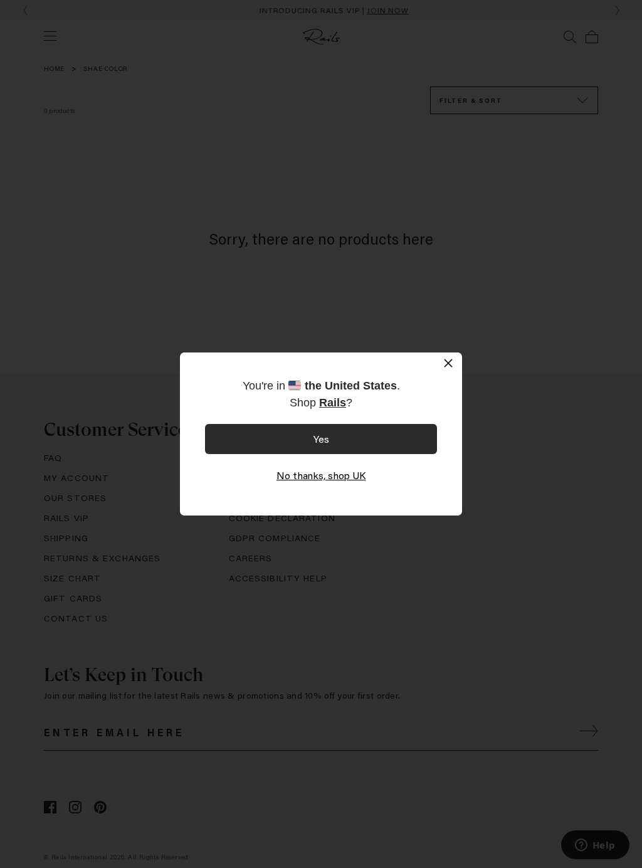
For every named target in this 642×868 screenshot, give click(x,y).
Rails (332, 402)
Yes (321, 438)
